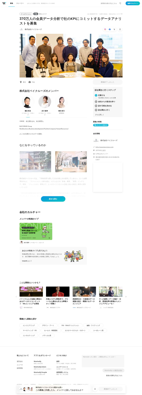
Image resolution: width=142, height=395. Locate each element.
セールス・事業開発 (50, 330)
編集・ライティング (93, 325)
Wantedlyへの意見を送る (113, 370)
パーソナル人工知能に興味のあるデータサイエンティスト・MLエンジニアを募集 (31, 301)
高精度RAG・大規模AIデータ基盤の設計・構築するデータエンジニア (84, 301)
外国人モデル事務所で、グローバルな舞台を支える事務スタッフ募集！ (57, 301)
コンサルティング (29, 335)
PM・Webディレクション (70, 325)
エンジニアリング (29, 325)
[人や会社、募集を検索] (120, 3)
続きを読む (53, 199)
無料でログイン (133, 3)
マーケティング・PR (30, 330)
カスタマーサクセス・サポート (75, 330)
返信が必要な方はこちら (114, 375)
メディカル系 (46, 335)
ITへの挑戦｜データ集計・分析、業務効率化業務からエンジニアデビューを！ (110, 301)
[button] (23, 355)
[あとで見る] (120, 29)
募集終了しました (107, 82)
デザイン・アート (48, 325)
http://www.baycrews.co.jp (104, 147)
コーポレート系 (98, 330)
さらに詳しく (99, 115)
